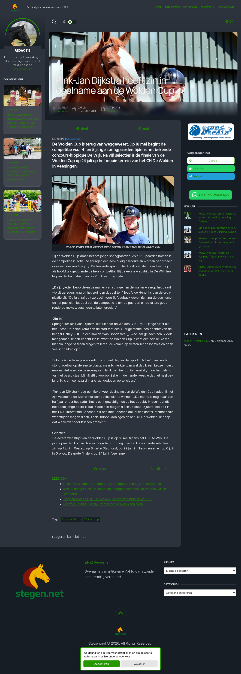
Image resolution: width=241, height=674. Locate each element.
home (157, 6)
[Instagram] (231, 21)
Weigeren (139, 664)
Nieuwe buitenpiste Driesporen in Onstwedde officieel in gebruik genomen (217, 242)
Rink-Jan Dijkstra (71, 519)
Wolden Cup (91, 519)
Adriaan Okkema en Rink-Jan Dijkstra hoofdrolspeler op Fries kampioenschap (21, 226)
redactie (63, 111)
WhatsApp (198, 168)
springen (190, 6)
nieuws (206, 6)
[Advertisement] (211, 305)
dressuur (172, 6)
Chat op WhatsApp (214, 194)
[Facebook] (227, 21)
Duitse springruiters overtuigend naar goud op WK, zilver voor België (217, 270)
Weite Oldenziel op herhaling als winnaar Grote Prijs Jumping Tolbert (217, 217)
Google (213, 160)
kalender (226, 6)
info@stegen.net (22, 68)
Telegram (198, 176)
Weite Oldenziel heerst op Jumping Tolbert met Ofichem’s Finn (216, 256)
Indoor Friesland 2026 (197, 340)
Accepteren (101, 664)
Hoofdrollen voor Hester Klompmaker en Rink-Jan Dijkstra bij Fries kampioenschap (22, 121)
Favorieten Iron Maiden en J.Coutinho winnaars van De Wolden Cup (21, 173)
